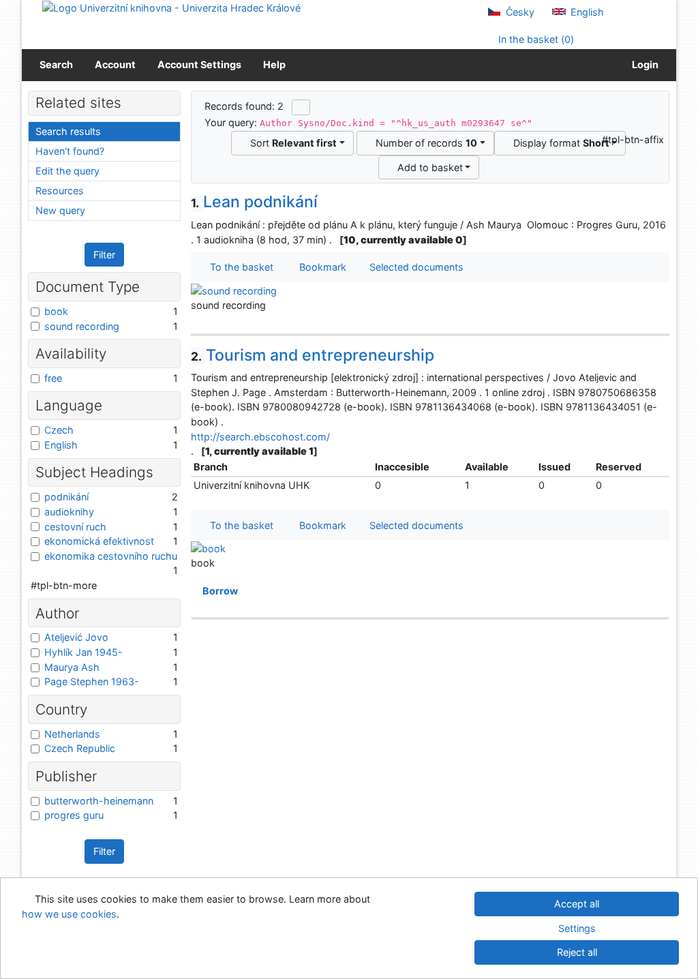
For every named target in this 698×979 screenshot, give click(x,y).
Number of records (423, 143)
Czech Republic (79, 748)
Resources (59, 190)
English (586, 12)
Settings (577, 928)
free (53, 378)
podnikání (66, 496)
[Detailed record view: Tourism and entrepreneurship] (208, 547)
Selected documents (415, 267)
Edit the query (67, 171)
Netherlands (72, 734)
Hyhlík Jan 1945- (83, 652)
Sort (291, 143)
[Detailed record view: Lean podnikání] (234, 289)
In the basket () (535, 39)
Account (115, 64)
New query (60, 210)
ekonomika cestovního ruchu (110, 556)
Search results (68, 131)
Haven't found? (69, 151)
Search (56, 64)
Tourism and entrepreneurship (313, 355)
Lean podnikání (254, 201)
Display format (558, 143)
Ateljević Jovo (76, 637)
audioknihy (69, 511)
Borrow (218, 591)
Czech (59, 430)
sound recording (81, 326)
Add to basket (427, 167)
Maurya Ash (72, 667)
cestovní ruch (75, 526)
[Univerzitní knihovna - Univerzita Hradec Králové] (171, 7)
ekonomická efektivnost (99, 541)
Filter (104, 254)
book (56, 311)
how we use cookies (69, 914)
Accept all (576, 903)
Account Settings (199, 64)
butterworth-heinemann (98, 801)
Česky (518, 12)
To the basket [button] (238, 267)
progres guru (74, 815)
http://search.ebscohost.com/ (260, 436)
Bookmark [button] (320, 267)
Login (643, 64)
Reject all (577, 952)
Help (274, 64)
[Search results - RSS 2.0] (301, 107)
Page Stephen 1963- (91, 681)
